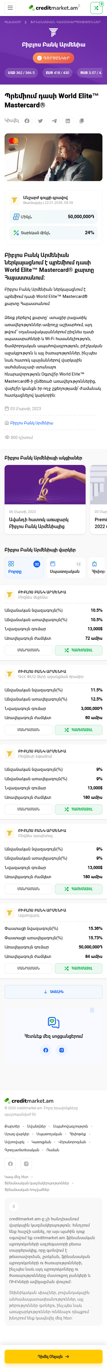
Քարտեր (12, 1126)
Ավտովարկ (14, 1142)
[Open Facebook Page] (45, 1050)
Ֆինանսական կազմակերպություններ (66, 22)
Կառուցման (41, 1142)
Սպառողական (49, 1134)
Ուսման (53, 1150)
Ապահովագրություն (70, 1126)
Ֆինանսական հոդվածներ (27, 1190)
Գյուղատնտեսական (22, 1150)
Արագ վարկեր (17, 1134)
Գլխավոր (13, 22)
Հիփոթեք (77, 1134)
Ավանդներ (36, 1126)
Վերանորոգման (72, 1142)
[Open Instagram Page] (61, 1050)
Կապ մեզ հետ (16, 1177)
